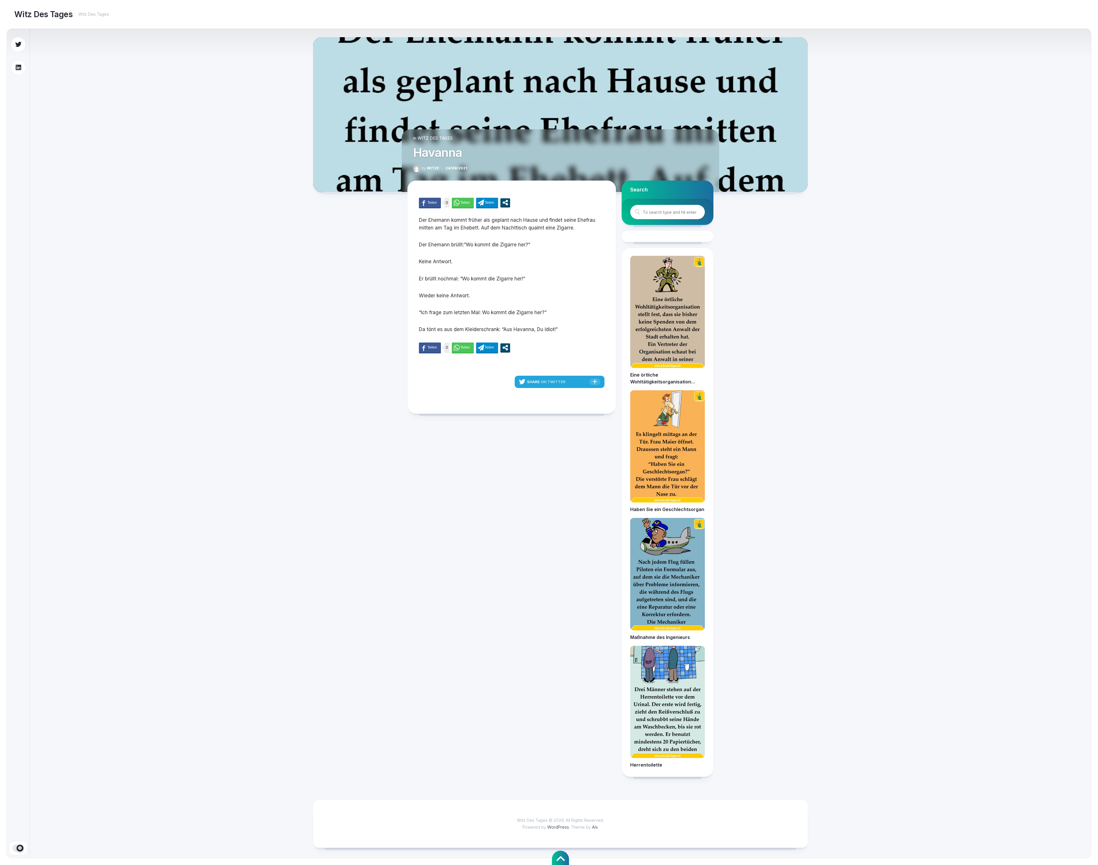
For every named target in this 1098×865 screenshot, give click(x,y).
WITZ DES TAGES (435, 138)
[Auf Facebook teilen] (430, 203)
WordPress (558, 827)
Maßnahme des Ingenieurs (660, 637)
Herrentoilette (646, 765)
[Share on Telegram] (487, 203)
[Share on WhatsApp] (463, 203)
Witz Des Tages (43, 14)
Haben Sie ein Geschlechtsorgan (667, 509)
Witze (430, 168)
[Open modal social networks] (505, 202)
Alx (595, 827)
